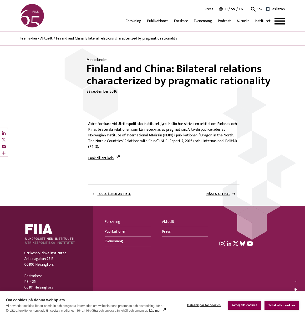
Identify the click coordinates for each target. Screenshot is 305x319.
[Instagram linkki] (222, 243)
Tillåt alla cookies (281, 305)
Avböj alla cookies (245, 305)
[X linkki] (235, 243)
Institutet (263, 21)
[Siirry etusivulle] (43, 16)
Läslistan (277, 9)
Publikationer (157, 21)
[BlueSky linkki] (242, 243)
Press (208, 9)
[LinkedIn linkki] (229, 243)
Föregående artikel (114, 194)
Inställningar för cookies (204, 305)
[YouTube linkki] (250, 243)
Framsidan (28, 38)
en (241, 9)
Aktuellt (243, 21)
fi (226, 9)
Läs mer (154, 310)
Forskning (133, 21)
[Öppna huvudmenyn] (279, 21)
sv (233, 9)
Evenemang (203, 21)
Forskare (181, 21)
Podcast (224, 21)
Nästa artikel (218, 194)
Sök (259, 9)
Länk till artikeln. (104, 158)
